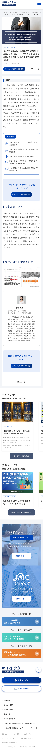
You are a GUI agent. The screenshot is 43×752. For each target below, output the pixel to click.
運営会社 (4, 734)
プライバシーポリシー (9, 738)
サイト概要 (15, 734)
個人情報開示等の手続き (9, 742)
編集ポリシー (28, 734)
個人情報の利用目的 (27, 738)
